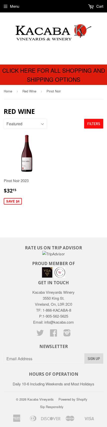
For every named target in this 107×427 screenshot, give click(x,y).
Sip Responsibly (51, 406)
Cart (99, 6)
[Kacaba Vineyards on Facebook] (53, 334)
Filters (93, 123)
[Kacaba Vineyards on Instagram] (67, 334)
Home (8, 91)
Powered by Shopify (72, 399)
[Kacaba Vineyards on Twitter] (40, 334)
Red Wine (29, 91)
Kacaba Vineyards (40, 399)
